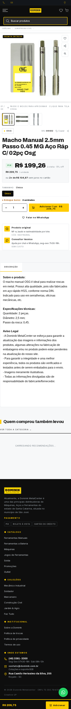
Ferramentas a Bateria (16, 543)
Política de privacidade (16, 638)
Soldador (9, 591)
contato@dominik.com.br (14, 2)
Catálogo (6, 28)
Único (8, 193)
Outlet (7, 571)
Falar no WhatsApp (37, 217)
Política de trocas (13, 633)
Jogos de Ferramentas (16, 554)
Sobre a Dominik (13, 627)
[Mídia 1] (8, 119)
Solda (7, 560)
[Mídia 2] (22, 119)
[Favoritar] (65, 38)
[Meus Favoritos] (61, 10)
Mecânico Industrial (14, 585)
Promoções (10, 566)
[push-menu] (5, 10)
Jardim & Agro (11, 608)
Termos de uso (12, 644)
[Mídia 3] (36, 119)
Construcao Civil (23, 28)
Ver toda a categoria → (16, 429)
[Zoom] (65, 53)
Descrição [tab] (11, 267)
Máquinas (9, 549)
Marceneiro (10, 596)
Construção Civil (13, 602)
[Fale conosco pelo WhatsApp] (63, 692)
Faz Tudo (9, 613)
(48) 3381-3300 (6, 2)
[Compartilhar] (65, 46)
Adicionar (59, 705)
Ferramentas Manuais (15, 538)
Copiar (61, 131)
